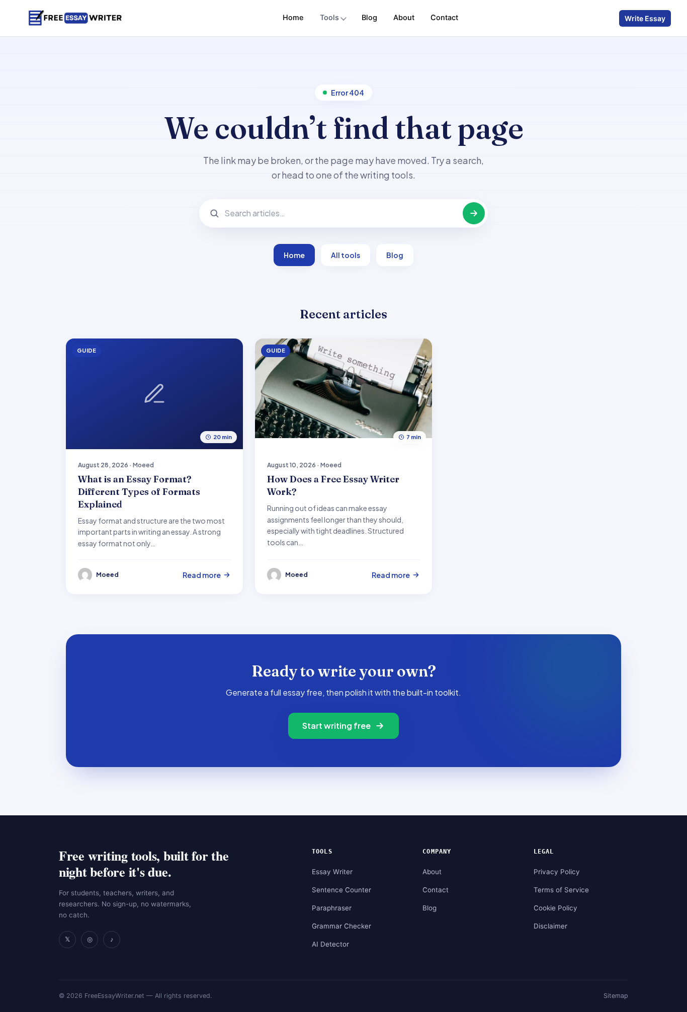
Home (293, 17)
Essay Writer (332, 872)
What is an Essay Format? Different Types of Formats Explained (139, 491)
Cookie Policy (555, 908)
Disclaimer (550, 926)
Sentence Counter (341, 890)
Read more (202, 574)
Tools (329, 17)
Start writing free (336, 725)
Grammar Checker (341, 926)
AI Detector (330, 944)
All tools (345, 255)
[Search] (474, 213)
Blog (369, 17)
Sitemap (616, 995)
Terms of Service (561, 890)
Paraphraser (332, 908)
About (403, 17)
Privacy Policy (557, 872)
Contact (444, 17)
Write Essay (645, 18)
